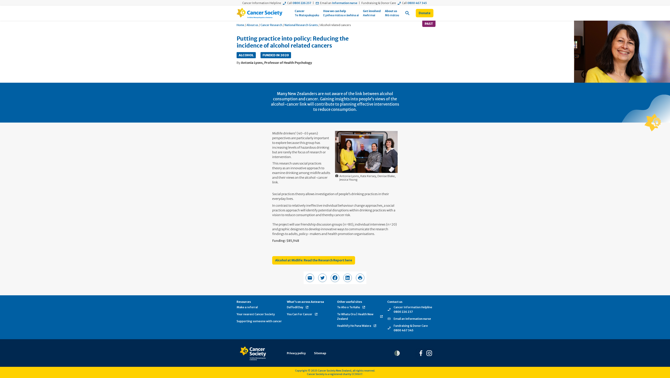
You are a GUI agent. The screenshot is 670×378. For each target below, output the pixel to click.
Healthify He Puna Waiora (354, 325)
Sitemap (320, 353)
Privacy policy (296, 353)
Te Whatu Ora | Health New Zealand (355, 316)
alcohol (246, 55)
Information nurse (344, 3)
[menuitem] (307, 13)
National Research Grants (301, 25)
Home (240, 25)
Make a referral (247, 307)
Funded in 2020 (276, 55)
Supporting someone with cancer (259, 321)
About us (252, 25)
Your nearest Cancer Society (256, 314)
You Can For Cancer (299, 314)
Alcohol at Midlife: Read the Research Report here (313, 260)
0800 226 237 (302, 3)
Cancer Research (271, 25)
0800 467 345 (417, 3)
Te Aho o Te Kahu (348, 307)
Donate (424, 13)
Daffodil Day (295, 307)
